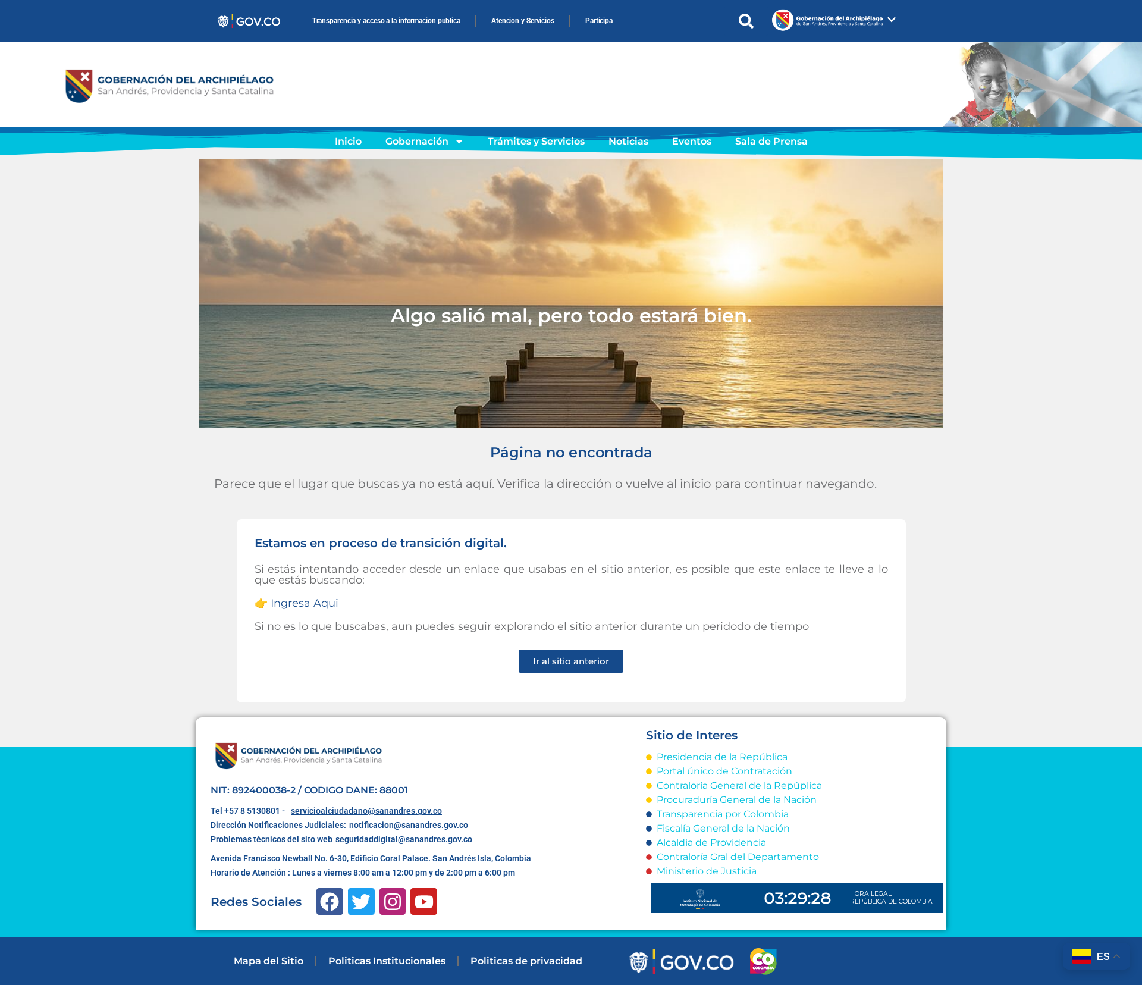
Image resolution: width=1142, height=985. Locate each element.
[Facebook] (329, 901)
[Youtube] (423, 901)
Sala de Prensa (771, 141)
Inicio (348, 141)
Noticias (628, 141)
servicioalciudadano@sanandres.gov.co (366, 810)
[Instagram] (392, 901)
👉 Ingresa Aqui (296, 603)
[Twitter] (361, 901)
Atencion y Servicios (522, 21)
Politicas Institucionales (386, 961)
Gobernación (416, 141)
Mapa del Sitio (268, 961)
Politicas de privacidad (526, 961)
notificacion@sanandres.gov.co (408, 825)
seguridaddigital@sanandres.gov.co (403, 839)
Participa (599, 21)
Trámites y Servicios (536, 141)
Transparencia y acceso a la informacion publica (386, 21)
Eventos (691, 141)
